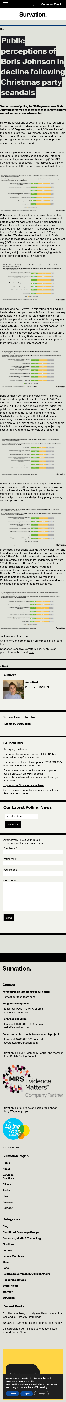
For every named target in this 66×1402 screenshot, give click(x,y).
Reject (26, 1393)
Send (9, 917)
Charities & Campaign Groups (21, 1232)
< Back (4, 666)
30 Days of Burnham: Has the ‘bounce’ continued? (32, 1323)
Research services (14, 1280)
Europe (7, 1250)
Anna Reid (31, 682)
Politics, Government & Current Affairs (26, 1274)
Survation (9, 1297)
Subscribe (13, 824)
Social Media (10, 1286)
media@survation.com (27, 765)
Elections (8, 1244)
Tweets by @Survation (17, 723)
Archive (7, 1190)
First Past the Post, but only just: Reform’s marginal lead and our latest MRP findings (32, 1315)
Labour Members (13, 1256)
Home (6, 1163)
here (27, 636)
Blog (5, 1196)
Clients (7, 1184)
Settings (41, 1393)
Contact (8, 1208)
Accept (12, 1393)
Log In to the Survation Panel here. (23, 785)
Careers (8, 1202)
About (6, 1169)
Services (8, 1175)
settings (44, 1387)
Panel (6, 1268)
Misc (6, 1262)
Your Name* (10, 848)
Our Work (8, 1178)
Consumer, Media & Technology (22, 1238)
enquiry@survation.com (27, 757)
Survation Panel (51, 4)
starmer (8, 1291)
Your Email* (10, 859)
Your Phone (10, 869)
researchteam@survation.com (20, 777)
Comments (9, 880)
